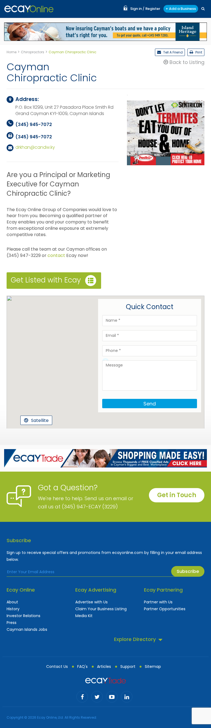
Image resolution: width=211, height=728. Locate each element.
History (13, 609)
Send (149, 403)
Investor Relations (23, 615)
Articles (104, 666)
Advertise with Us (91, 602)
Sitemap (153, 666)
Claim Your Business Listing (101, 609)
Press (11, 622)
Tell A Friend (172, 52)
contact (56, 255)
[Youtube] (112, 696)
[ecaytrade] (105, 680)
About (12, 602)
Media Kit (84, 615)
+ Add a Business (181, 8)
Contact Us (57, 666)
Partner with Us (158, 602)
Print (198, 52)
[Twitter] (97, 696)
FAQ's (82, 666)
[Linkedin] (126, 696)
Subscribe (188, 571)
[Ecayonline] (29, 9)
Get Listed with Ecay (46, 280)
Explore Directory (135, 639)
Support (127, 666)
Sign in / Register (145, 8)
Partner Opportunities (164, 609)
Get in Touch (176, 495)
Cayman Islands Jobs (27, 629)
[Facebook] (82, 696)
